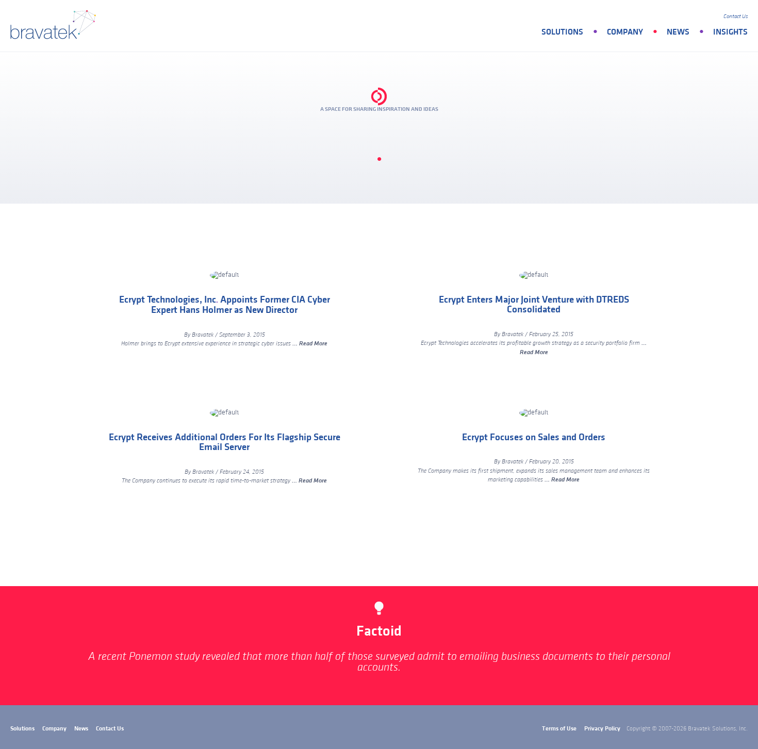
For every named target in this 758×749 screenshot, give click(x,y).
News (678, 32)
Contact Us (735, 16)
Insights (730, 32)
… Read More (309, 343)
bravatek (55, 26)
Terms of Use (559, 729)
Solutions (562, 32)
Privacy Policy (602, 729)
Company (625, 32)
